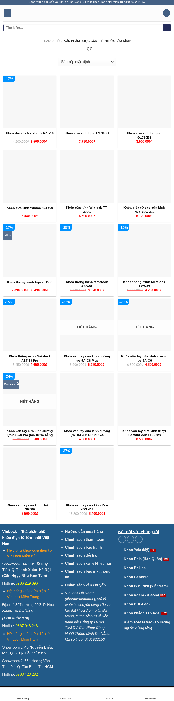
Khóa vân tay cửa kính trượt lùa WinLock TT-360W (144, 433)
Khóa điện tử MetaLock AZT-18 (30, 133)
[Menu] (7, 13)
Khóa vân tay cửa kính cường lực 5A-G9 (144, 358)
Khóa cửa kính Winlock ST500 (30, 208)
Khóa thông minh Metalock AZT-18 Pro (30, 358)
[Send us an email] (130, 539)
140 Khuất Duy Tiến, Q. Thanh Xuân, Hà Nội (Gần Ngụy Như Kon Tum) (26, 570)
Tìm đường (23, 698)
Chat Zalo (65, 698)
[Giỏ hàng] (166, 13)
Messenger (151, 698)
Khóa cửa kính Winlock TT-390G (87, 210)
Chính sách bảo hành (83, 547)
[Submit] (167, 27)
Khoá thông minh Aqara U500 (29, 282)
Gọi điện (108, 698)
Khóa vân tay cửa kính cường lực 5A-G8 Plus (87, 358)
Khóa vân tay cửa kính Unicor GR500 (30, 507)
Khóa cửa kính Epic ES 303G (87, 133)
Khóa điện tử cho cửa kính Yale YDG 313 (144, 210)
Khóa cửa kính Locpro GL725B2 (144, 135)
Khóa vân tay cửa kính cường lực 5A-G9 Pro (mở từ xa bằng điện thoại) (30, 435)
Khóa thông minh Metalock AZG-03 (144, 284)
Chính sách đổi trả (81, 555)
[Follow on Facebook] (122, 539)
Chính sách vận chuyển (85, 585)
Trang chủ (51, 41)
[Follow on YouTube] (139, 539)
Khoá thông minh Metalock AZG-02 (87, 284)
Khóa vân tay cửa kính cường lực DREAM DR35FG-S (87, 433)
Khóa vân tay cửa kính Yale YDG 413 (87, 507)
